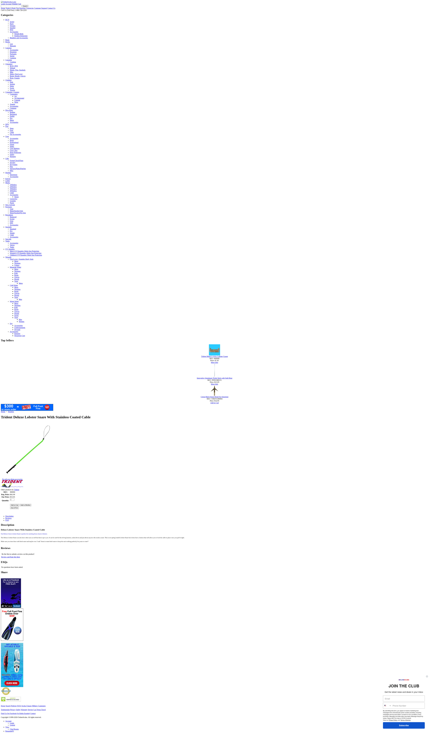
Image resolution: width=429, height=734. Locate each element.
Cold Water (14, 285)
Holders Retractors (20, 36)
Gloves (16, 277)
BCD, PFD (14, 66)
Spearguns (13, 175)
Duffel (12, 116)
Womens (17, 263)
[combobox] (387, 705)
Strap (12, 128)
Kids (16, 273)
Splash (12, 233)
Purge (12, 203)
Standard (13, 229)
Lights (7, 181)
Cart (19, 4)
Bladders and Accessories (19, 38)
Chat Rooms (14, 729)
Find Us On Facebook (9, 713)
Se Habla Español (23, 713)
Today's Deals (11, 8)
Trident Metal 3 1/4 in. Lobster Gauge (214, 356)
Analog (12, 104)
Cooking (13, 62)
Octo (11, 221)
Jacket (12, 22)
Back (12, 24)
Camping (8, 60)
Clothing (8, 80)
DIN (11, 223)
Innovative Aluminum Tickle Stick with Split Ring (214, 378)
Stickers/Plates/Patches (18, 169)
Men (20, 299)
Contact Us (51, 8)
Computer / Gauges (12, 92)
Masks (7, 183)
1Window (13, 185)
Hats (11, 82)
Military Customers (39, 706)
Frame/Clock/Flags (16, 161)
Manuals (13, 46)
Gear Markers (15, 148)
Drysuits (17, 330)
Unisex (16, 265)
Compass (13, 108)
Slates (12, 146)
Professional (14, 142)
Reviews (8, 518)
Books (7, 42)
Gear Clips (13, 150)
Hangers (13, 157)
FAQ (7, 520)
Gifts (7, 159)
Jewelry (12, 163)
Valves (12, 245)
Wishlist (15, 4)
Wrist (16, 102)
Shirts (12, 86)
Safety (12, 154)
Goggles (13, 201)
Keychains (13, 165)
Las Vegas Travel (40, 710)
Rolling (12, 112)
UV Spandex (10, 249)
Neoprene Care (19, 336)
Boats (7, 40)
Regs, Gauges (15, 78)
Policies (13, 706)
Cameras (8, 48)
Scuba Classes (27, 706)
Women (12, 26)
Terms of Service (406, 720)
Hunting (8, 173)
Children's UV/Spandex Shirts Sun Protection (26, 255)
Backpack (13, 114)
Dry (11, 118)
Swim (12, 88)
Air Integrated (19, 98)
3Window (13, 189)
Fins (6, 126)
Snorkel (12, 28)
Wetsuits (8, 257)
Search (8, 706)
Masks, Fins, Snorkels (17, 70)
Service (30, 710)
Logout (12, 725)
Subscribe (404, 725)
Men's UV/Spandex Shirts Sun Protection (24, 251)
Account (8, 4)
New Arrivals (10, 205)
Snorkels (8, 227)
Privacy (13, 710)
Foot (11, 130)
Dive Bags (9, 110)
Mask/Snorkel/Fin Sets (18, 213)
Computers (14, 94)
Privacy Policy (393, 720)
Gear (7, 136)
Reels (12, 140)
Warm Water (14, 301)
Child (12, 132)
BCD (7, 20)
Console (17, 100)
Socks (16, 315)
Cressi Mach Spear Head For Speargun (214, 397)
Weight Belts (18, 34)
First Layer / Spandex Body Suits (21, 259)
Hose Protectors (15, 152)
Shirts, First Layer (16, 74)
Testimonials (5, 710)
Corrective (13, 199)
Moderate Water (15, 267)
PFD (11, 30)
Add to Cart (214, 403)
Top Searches (21, 8)
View (7, 727)
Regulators (9, 215)
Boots (16, 275)
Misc (11, 72)
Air (15, 96)
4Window (13, 191)
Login (3, 4)
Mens (16, 261)
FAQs (19, 706)
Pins (11, 167)
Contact (33, 713)
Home (3, 8)
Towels (12, 90)
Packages (13, 54)
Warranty (24, 710)
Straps (16, 197)
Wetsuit (12, 68)
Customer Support (40, 8)
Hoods (16, 279)
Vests (16, 281)
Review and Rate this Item (10, 557)
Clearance (8, 64)
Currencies (30, 8)
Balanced (13, 217)
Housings (13, 52)
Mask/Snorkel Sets (16, 211)
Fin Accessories (15, 134)
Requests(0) (9, 731)
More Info (214, 362)
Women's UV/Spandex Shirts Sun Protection (25, 253)
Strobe (12, 56)
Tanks (7, 241)
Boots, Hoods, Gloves (17, 76)
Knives (7, 179)
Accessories (14, 32)
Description (9, 516)
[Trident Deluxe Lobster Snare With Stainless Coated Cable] (29, 477)
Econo (12, 219)
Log (11, 44)
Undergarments (19, 328)
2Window (13, 187)
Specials (8, 239)
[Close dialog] (427, 676)
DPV (7, 124)
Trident (16, 490)
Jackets (12, 84)
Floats (12, 144)
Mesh (12, 120)
